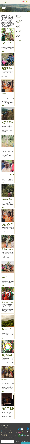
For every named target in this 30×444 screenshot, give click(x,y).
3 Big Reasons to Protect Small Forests (7, 329)
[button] (25, 443)
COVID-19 (18, 22)
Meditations (3, 93)
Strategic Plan (10, 430)
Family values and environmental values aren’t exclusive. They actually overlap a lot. (8, 276)
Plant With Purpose (5, 443)
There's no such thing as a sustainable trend (7, 303)
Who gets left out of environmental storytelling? (8, 174)
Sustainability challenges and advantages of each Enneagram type (7, 355)
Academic (18, 17)
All (17, 18)
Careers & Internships (11, 433)
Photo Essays (18, 31)
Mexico (18, 29)
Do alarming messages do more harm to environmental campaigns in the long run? (8, 408)
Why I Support (19, 40)
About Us (10, 427)
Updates (2, 301)
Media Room (10, 432)
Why (17, 39)
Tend (17, 36)
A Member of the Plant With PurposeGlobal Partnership (4, 428)
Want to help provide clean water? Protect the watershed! (7, 250)
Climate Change (19, 20)
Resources (3, 353)
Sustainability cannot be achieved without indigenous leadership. (7, 381)
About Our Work (19, 16)
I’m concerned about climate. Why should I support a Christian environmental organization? (8, 95)
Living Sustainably (19, 27)
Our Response (19, 30)
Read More (3, 51)
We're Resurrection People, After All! (7, 43)
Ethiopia (18, 25)
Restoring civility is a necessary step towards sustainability (7, 68)
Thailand (18, 37)
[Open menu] (28, 1)
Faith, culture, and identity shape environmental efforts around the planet (8, 224)
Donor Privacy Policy (11, 437)
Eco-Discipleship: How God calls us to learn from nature (8, 149)
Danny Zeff (19, 443)
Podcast (18, 32)
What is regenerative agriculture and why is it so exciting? (7, 122)
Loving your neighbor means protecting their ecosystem (8, 199)
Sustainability (5, 93)
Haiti (17, 26)
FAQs (9, 431)
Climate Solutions (19, 21)
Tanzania (18, 35)
